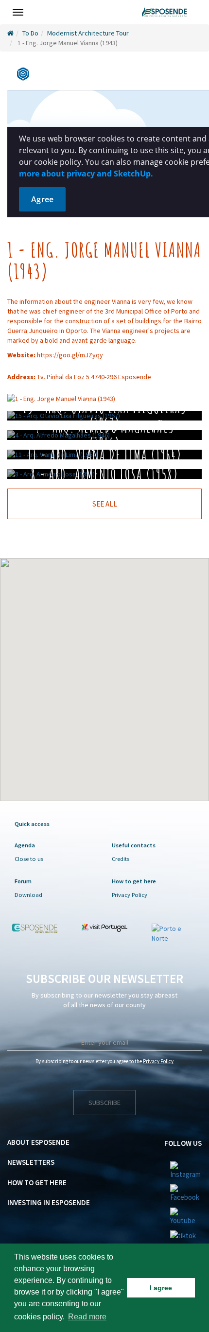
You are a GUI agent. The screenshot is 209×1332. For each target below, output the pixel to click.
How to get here (37, 1182)
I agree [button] (161, 1288)
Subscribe (104, 1102)
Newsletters (30, 1162)
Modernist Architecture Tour (88, 33)
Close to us (29, 858)
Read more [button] (87, 1317)
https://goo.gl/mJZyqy (70, 355)
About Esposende (38, 1142)
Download (28, 894)
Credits (120, 858)
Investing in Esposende (48, 1202)
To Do (30, 33)
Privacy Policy (129, 894)
